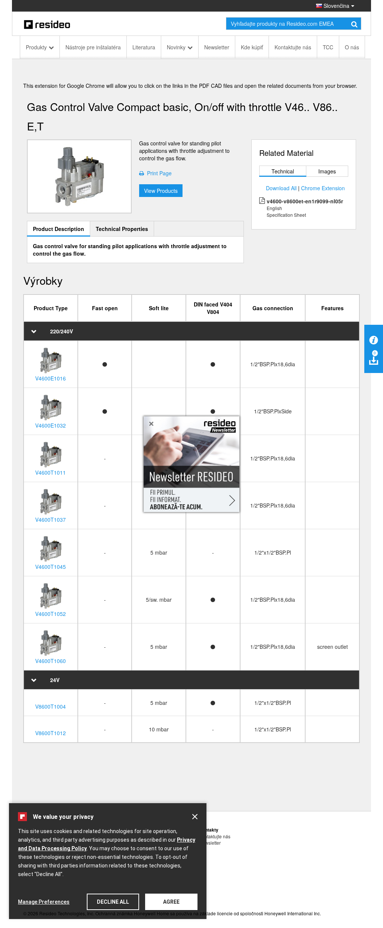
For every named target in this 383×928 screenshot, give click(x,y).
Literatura (143, 47)
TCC (328, 47)
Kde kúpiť (252, 47)
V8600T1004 (50, 706)
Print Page (158, 173)
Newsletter (216, 47)
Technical (283, 171)
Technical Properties (122, 228)
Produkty (36, 47)
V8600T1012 (50, 733)
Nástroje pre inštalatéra (93, 47)
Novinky (176, 47)
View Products (161, 190)
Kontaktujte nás (293, 47)
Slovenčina (335, 5)
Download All (281, 188)
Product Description (58, 228)
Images (327, 171)
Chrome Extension (323, 188)
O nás (352, 47)
